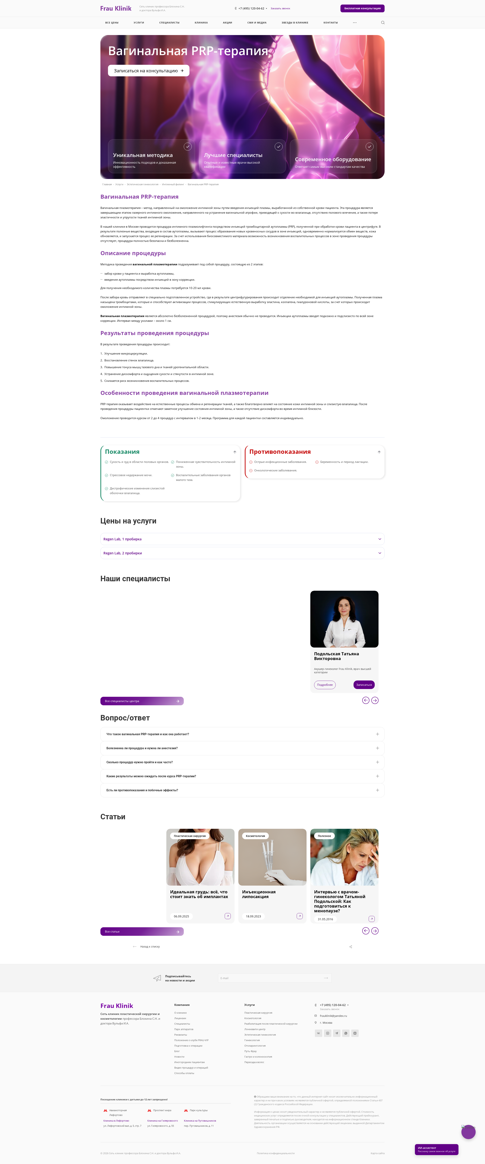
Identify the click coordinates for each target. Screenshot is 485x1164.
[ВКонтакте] (318, 1033)
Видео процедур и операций (191, 1067)
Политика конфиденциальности (276, 1153)
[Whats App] (346, 1033)
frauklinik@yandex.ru (333, 1016)
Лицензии (180, 1018)
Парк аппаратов (183, 1029)
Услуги (119, 184)
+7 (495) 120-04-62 (251, 8)
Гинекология (252, 1040)
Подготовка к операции (188, 1045)
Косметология (252, 1018)
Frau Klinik (116, 1006)
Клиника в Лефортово (116, 1120)
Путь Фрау (250, 1051)
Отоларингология (255, 1045)
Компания (182, 1005)
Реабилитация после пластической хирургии (270, 1023)
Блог (177, 1051)
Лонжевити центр (254, 1029)
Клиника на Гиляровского (162, 1120)
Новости (179, 1056)
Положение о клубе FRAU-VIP (191, 1040)
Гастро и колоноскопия (258, 1056)
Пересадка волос (254, 1062)
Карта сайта (378, 1153)
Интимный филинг (173, 184)
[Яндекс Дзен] (355, 1033)
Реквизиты (180, 1034)
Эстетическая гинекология (142, 184)
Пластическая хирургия (258, 1012)
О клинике (180, 1012)
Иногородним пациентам (189, 1062)
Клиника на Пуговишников (200, 1120)
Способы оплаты (184, 1073)
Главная (107, 184)
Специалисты (182, 1023)
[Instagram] (327, 1033)
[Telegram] (336, 1033)
